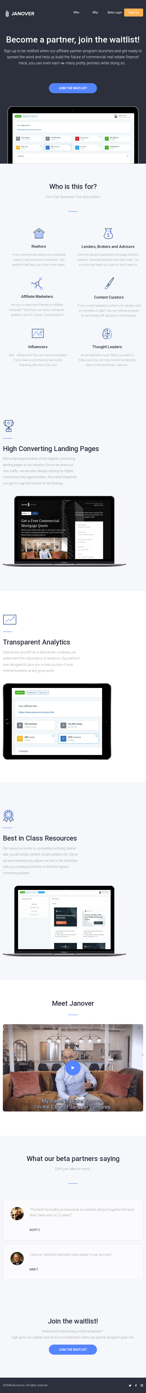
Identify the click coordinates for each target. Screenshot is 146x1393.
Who (76, 12)
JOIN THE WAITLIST (73, 88)
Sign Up (134, 12)
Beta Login (115, 12)
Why (95, 12)
